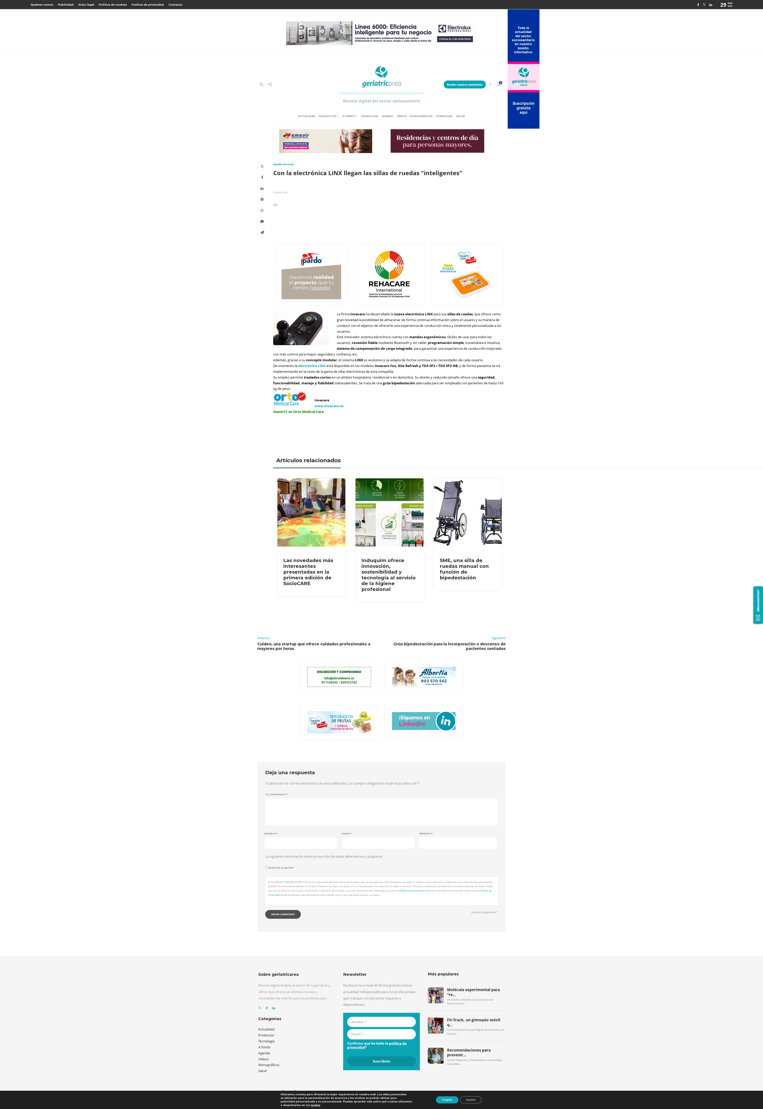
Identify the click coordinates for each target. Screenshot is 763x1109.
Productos (327, 116)
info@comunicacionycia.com (414, 890)
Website (426, 833)
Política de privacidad (148, 4)
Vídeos (402, 116)
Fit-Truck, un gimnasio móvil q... (473, 1022)
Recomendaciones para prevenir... (469, 1052)
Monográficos (421, 116)
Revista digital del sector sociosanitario (381, 101)
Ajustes (471, 1100)
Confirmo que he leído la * (377, 1045)
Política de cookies (113, 4)
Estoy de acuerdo (281, 867)
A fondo (348, 116)
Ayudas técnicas (283, 164)
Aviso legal (86, 4)
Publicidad (66, 4)
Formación (444, 116)
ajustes (315, 1105)
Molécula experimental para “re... (473, 992)
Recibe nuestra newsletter (465, 84)
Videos (263, 1059)
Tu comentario (276, 794)
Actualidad (306, 116)
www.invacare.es (329, 406)
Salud (460, 116)
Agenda (387, 116)
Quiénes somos (42, 4)
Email (346, 833)
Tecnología (369, 116)
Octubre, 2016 (280, 192)
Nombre (270, 833)
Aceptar (447, 1100)
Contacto (175, 4)
